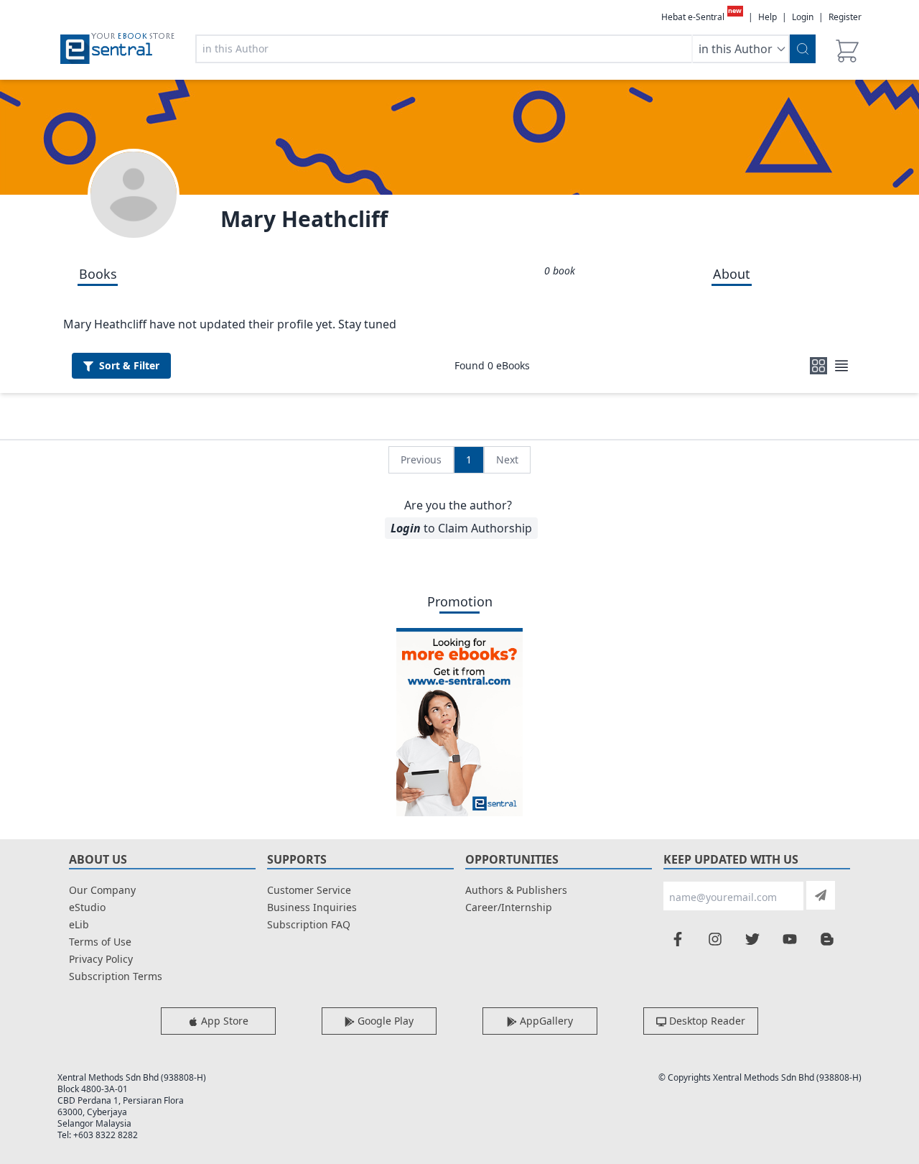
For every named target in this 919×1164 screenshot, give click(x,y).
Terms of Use (100, 941)
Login (802, 17)
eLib (79, 924)
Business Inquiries (312, 907)
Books (98, 273)
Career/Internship (508, 907)
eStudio (87, 907)
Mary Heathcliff (304, 219)
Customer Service (309, 890)
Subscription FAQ (308, 924)
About (731, 273)
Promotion (460, 601)
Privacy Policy (101, 959)
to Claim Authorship (461, 528)
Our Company (102, 890)
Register (845, 17)
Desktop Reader (705, 1020)
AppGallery (545, 1020)
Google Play (384, 1020)
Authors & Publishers (516, 890)
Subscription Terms (115, 976)
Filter (129, 365)
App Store (223, 1020)
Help (767, 17)
